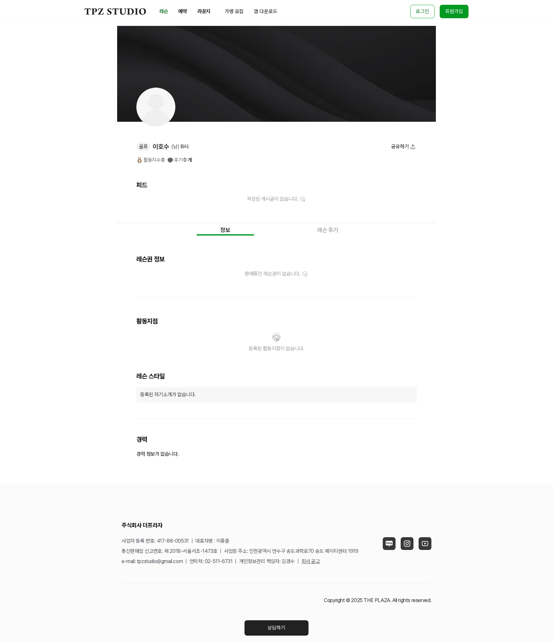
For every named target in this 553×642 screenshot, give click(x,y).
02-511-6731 (219, 561)
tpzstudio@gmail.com (160, 561)
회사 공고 (310, 561)
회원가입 (454, 11)
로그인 (422, 11)
